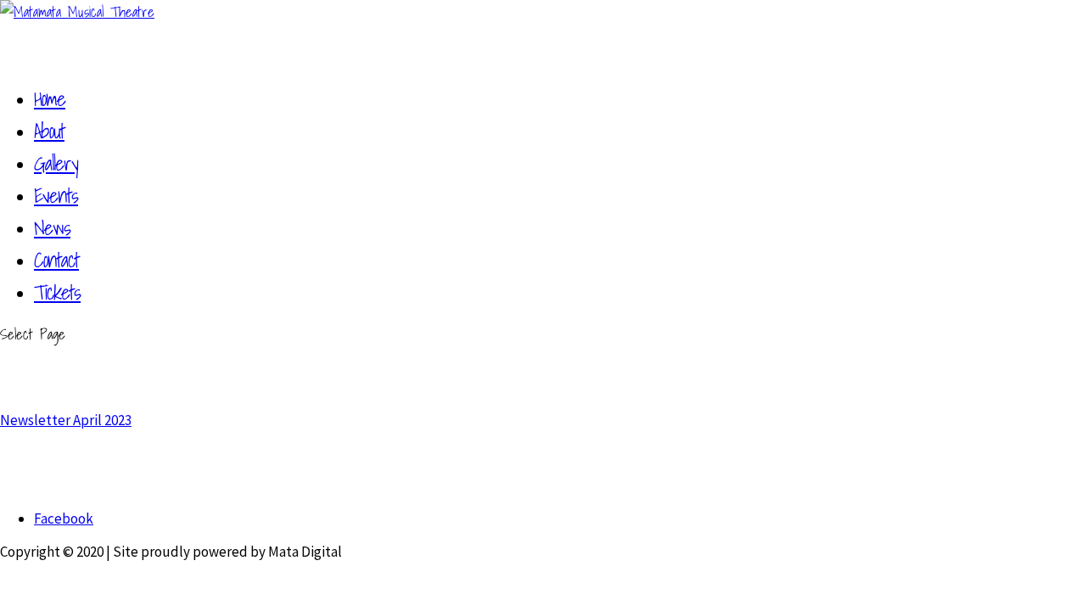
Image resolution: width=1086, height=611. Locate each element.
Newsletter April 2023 (66, 420)
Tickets (57, 292)
